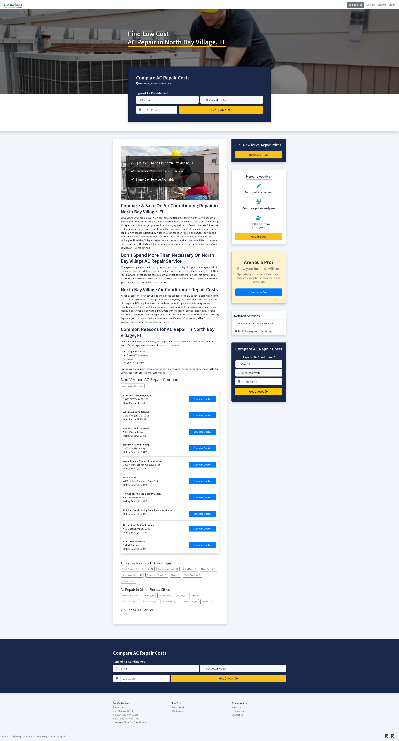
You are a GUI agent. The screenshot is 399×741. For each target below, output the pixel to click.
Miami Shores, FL (130, 569)
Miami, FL (175, 575)
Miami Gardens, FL (192, 575)
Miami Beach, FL (208, 569)
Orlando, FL (196, 595)
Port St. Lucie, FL (129, 601)
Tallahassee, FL (190, 601)
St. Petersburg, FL (170, 601)
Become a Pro (179, 707)
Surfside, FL (147, 569)
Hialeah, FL (149, 595)
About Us (236, 707)
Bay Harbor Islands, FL (168, 569)
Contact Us (237, 714)
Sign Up (382, 4)
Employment (238, 711)
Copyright (44, 736)
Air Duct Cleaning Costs (125, 714)
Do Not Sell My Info (58, 736)
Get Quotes (219, 110)
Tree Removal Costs (123, 711)
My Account (178, 711)
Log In (392, 4)
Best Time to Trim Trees (126, 718)
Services (371, 4)
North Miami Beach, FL (132, 575)
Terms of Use (33, 736)
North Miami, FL (190, 569)
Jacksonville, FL (166, 595)
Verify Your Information (132, 385)
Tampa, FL (206, 601)
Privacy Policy (21, 736)
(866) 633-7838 (258, 155)
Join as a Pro (355, 4)
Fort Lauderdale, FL (131, 595)
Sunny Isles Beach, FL (157, 575)
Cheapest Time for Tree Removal (130, 722)
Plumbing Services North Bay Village (254, 323)
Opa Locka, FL (128, 581)
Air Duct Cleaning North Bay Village (253, 331)
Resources (118, 707)
